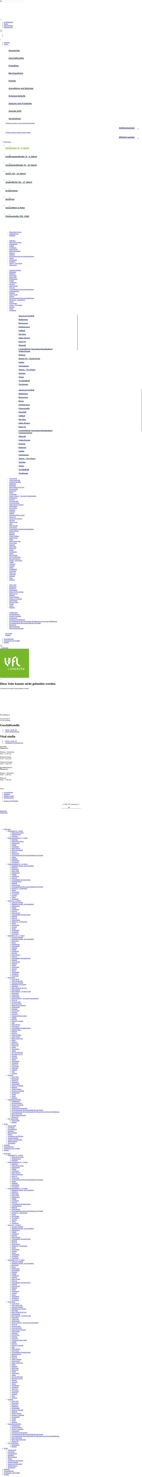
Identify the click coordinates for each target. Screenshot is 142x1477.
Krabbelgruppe (16, 834)
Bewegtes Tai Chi (17, 1054)
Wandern (14, 1070)
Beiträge (14, 1122)
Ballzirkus (15, 840)
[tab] (73, 148)
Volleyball (15, 1068)
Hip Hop (14, 911)
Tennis (14, 897)
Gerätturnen (15, 846)
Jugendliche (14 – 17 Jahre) (16, 935)
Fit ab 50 (14, 1000)
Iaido (13, 1023)
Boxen (14, 942)
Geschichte (11, 1127)
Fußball (14, 845)
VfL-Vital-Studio (13, 1119)
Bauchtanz (15, 986)
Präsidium (11, 1131)
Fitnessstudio (16, 946)
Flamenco (15, 1009)
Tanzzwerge (15, 853)
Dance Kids (15, 871)
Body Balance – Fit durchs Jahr (21, 991)
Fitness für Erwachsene (19, 1005)
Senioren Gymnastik (18, 1091)
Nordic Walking (16, 1035)
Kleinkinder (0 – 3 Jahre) (15, 831)
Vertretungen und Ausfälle (12, 641)
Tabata (14, 1051)
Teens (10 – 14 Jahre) (14, 901)
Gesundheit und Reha (14, 1099)
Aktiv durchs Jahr (17, 981)
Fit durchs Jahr (16, 1002)
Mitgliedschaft (8, 27)
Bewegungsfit (16, 990)
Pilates (14, 1040)
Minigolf (14, 883)
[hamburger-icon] (1, 19)
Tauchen (14, 895)
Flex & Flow (15, 1010)
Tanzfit (14, 1094)
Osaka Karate (16, 885)
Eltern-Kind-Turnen (18, 833)
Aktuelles (7, 42)
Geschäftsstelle (8, 22)
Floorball (14, 948)
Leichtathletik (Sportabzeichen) (21, 880)
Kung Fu (14, 852)
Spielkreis (15, 836)
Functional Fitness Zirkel (19, 1016)
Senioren (10, 1075)
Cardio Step (15, 995)
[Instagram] (71, 785)
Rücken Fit (15, 1045)
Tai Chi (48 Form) (17, 1052)
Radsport (14, 963)
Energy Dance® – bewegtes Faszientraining (25, 998)
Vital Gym (15, 1065)
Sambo (14, 857)
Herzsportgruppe (17, 1103)
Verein (6, 44)
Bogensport (15, 869)
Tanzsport (15, 1058)
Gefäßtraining (16, 1101)
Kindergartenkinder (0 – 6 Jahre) (18, 838)
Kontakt (6, 642)
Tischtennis (15, 899)
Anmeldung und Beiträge (15, 1136)
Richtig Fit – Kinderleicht (19, 888)
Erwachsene (11, 977)
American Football (17, 902)
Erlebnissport (16, 843)
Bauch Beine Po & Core (19, 988)
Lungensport (15, 1106)
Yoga (13, 1072)
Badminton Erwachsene (19, 984)
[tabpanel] (73, 234)
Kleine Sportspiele (17, 850)
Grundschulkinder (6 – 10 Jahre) (18, 864)
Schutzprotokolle (13, 1138)
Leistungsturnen (16, 881)
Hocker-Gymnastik (17, 1021)
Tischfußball (15, 930)
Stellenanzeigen (12, 1141)
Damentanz (15, 1082)
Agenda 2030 (12, 1126)
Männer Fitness (16, 1030)
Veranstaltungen (9, 639)
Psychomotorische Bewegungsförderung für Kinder (27, 855)
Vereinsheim (11, 1143)
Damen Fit (15, 1080)
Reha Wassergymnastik (19, 1115)
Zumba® (14, 1073)
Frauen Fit (15, 1014)
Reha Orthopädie (17, 1113)
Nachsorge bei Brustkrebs (19, 1108)
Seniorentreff (16, 1092)
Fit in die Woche (17, 1004)
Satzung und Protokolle (15, 1140)
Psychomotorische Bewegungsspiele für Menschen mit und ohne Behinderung (35, 1112)
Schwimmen (15, 860)
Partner (6, 24)
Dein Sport (7, 142)
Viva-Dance (15, 976)
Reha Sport (15, 1044)
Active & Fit (15, 979)
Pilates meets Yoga (17, 1038)
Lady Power (15, 1026)
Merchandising (8, 25)
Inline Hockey (16, 848)
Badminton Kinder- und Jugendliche (23, 866)
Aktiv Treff (15, 1077)
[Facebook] (71, 783)
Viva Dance (15, 862)
